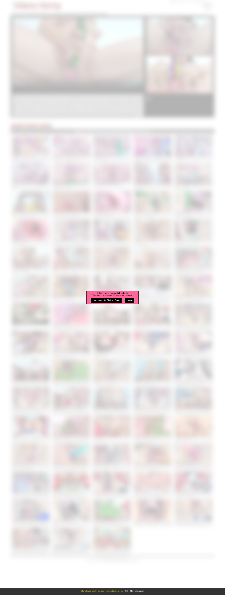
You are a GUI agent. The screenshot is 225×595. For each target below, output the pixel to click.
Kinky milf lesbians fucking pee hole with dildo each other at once (152, 271)
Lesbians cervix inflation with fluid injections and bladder (152, 214)
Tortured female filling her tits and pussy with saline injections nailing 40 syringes (30, 383)
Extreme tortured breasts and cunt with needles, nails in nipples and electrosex (193, 411)
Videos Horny (37, 6)
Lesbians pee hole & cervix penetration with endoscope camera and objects (71, 243)
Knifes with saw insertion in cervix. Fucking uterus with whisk (193, 243)
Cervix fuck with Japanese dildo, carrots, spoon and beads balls (30, 467)
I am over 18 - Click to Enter (106, 300)
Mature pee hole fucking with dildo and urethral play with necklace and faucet (152, 299)
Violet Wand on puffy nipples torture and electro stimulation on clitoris (71, 214)
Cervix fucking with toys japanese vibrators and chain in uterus (112, 467)
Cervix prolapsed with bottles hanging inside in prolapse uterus (30, 214)
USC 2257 (103, 558)
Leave (129, 300)
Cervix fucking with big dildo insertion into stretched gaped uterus (152, 467)
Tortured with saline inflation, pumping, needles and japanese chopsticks (30, 411)
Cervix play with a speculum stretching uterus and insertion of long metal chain (30, 495)
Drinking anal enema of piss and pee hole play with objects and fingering (71, 495)
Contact (123, 558)
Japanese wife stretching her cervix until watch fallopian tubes (112, 214)
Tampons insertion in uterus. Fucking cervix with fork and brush (112, 271)
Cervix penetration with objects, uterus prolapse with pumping (30, 355)
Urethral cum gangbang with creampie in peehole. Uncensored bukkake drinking (30, 299)
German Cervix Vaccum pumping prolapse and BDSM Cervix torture (30, 158)
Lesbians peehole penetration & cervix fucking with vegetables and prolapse (112, 243)
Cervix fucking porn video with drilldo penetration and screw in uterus (152, 355)
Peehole (31, 125)
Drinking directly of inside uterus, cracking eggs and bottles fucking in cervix (152, 159)
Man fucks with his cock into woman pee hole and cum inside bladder (71, 158)
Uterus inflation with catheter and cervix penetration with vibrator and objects (193, 355)
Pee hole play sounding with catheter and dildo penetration (193, 495)
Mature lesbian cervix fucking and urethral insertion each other (71, 271)
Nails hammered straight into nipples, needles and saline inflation (112, 327)
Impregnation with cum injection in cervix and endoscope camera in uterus (193, 271)
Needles (45, 125)
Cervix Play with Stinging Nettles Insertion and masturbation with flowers (71, 383)
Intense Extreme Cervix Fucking (108, 186)
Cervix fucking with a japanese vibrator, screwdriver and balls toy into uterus (112, 495)
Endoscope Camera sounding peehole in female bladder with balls (71, 327)
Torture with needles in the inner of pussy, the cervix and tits (71, 299)
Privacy (113, 558)
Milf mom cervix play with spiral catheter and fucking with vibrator (112, 383)
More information (137, 591)
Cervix (17, 125)
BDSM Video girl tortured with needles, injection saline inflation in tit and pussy (112, 411)
